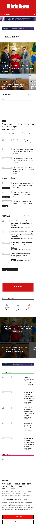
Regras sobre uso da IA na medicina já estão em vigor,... (18, 125)
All (25, 216)
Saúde (4, 121)
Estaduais (14, 249)
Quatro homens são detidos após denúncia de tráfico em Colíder (21, 223)
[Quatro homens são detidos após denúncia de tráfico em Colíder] (6, 223)
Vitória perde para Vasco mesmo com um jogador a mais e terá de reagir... (29, 396)
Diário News (5, 14)
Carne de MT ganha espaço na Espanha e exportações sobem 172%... (22, 203)
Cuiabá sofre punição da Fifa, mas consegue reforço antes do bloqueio (29, 411)
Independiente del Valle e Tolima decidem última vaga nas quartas (29, 442)
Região (13, 227)
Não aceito (18, 522)
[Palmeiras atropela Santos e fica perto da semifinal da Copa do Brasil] (7, 379)
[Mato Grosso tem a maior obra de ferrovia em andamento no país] (6, 245)
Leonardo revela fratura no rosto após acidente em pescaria (20, 256)
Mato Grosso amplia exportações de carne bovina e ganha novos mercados (23, 185)
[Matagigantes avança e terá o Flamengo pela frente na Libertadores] (7, 425)
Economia (4, 206)
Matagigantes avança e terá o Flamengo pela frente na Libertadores (28, 427)
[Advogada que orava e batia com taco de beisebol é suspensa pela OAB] (18, 469)
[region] (18, 511)
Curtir (7, 303)
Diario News (5, 71)
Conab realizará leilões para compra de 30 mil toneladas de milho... (22, 194)
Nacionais (4, 81)
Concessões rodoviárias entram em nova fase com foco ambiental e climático (23, 169)
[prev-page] (3, 210)
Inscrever (29, 303)
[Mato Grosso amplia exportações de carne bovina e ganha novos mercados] (7, 185)
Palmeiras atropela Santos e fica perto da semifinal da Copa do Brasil (29, 381)
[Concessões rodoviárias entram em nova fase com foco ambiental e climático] (14, 84)
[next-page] (6, 210)
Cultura (13, 260)
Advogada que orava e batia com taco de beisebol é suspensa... (16, 485)
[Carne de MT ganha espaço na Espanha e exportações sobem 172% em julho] (7, 203)
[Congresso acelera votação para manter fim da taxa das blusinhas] (18, 58)
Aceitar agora (18, 516)
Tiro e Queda (15, 238)
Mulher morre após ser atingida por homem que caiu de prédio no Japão (22, 234)
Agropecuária (5, 188)
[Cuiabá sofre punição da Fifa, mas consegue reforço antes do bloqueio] (7, 410)
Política (4, 62)
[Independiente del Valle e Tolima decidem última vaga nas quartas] (7, 441)
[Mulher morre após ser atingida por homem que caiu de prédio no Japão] (6, 234)
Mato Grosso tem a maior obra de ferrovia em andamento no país (22, 245)
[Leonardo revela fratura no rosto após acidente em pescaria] (6, 256)
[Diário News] (18, 6)
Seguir (18, 303)
